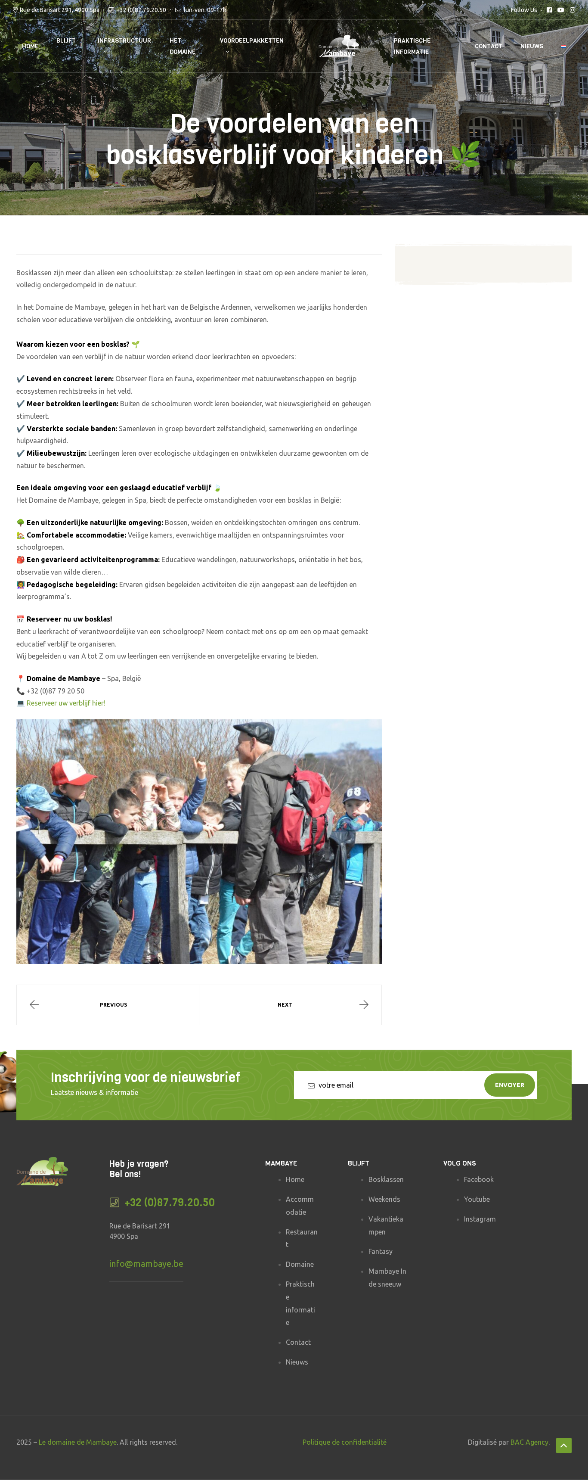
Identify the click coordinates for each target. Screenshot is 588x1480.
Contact (488, 46)
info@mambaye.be (146, 1264)
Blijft (66, 41)
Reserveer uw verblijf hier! (66, 703)
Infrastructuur (124, 41)
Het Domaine (182, 46)
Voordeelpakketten (252, 41)
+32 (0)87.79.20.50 (141, 9)
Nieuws (531, 46)
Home (30, 46)
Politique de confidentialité (345, 1442)
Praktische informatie (412, 46)
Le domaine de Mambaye (78, 1442)
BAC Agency (529, 1442)
